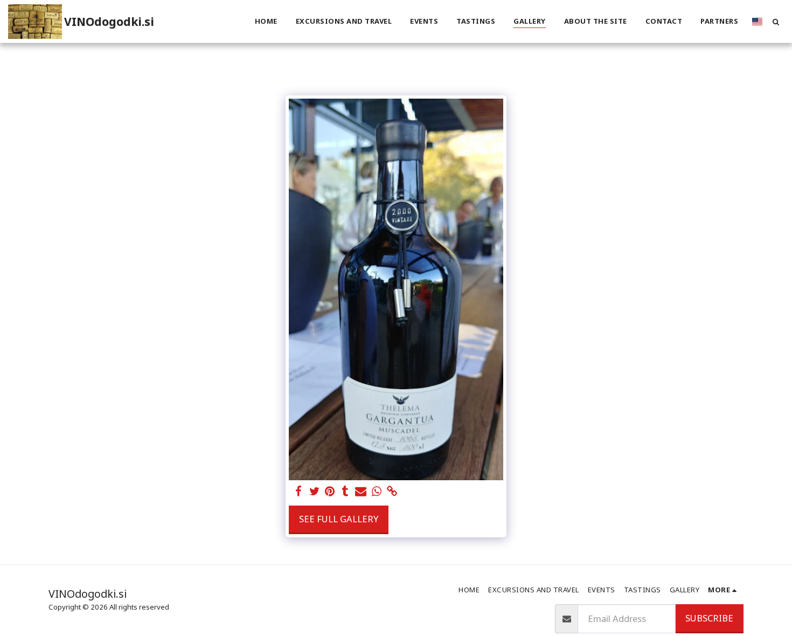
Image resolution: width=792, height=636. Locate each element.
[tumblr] (345, 491)
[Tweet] (314, 491)
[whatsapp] (376, 491)
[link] (392, 491)
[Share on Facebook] (298, 491)
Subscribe (709, 618)
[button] (775, 21)
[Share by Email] (360, 491)
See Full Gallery (338, 519)
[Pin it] (330, 491)
